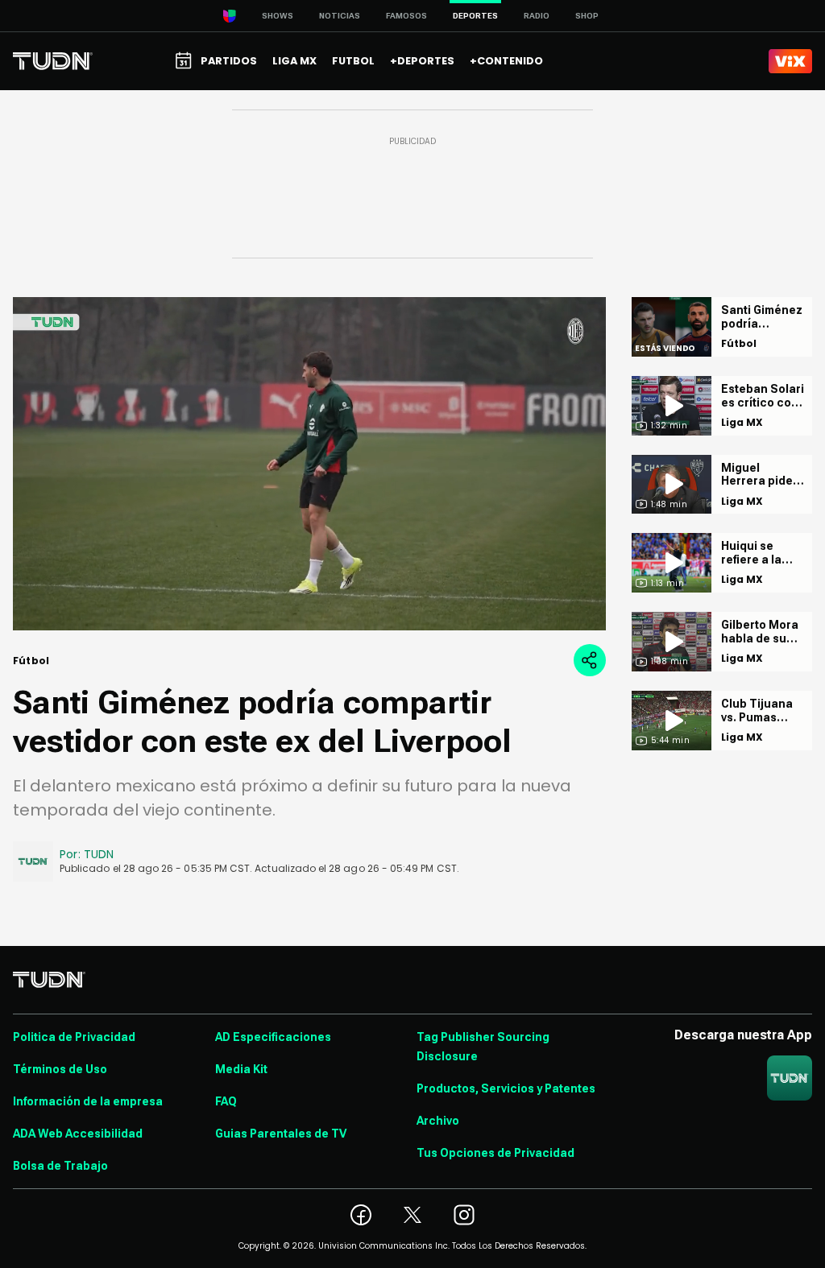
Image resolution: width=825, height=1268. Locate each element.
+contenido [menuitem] (506, 61)
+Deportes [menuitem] (422, 61)
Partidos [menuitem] (229, 61)
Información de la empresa (88, 1101)
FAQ (226, 1101)
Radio (536, 15)
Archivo (438, 1120)
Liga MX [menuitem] (294, 61)
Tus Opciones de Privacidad (495, 1152)
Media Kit (241, 1069)
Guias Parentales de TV (280, 1133)
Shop (587, 15)
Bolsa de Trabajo (60, 1165)
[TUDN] (53, 61)
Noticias (339, 15)
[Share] (590, 660)
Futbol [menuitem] (353, 61)
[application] (309, 463)
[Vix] (790, 61)
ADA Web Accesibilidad (78, 1133)
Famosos (406, 15)
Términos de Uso (60, 1069)
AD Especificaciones (273, 1037)
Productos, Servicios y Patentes (506, 1088)
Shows (277, 15)
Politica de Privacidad (74, 1037)
